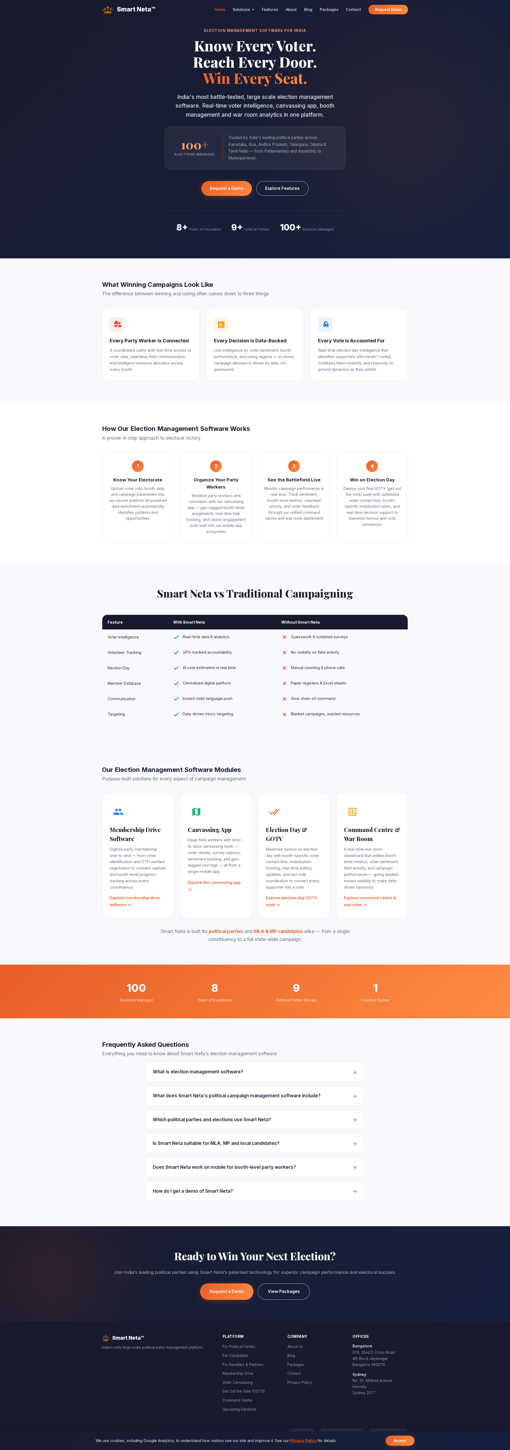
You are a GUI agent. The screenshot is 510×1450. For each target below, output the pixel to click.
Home (219, 9)
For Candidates (235, 1356)
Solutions (241, 9)
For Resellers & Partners (243, 1365)
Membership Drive (238, 1373)
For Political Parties (239, 1346)
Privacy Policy (299, 1382)
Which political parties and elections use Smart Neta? (212, 1119)
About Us (295, 1346)
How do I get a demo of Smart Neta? (193, 1191)
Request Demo (388, 9)
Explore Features (282, 188)
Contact (353, 9)
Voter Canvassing (238, 1382)
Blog (308, 9)
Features (270, 9)
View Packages (284, 1291)
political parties (226, 931)
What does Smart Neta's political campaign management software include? (237, 1095)
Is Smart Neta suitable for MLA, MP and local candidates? (216, 1143)
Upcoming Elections (239, 1409)
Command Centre (237, 1400)
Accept (400, 1441)
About (291, 9)
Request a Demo (226, 188)
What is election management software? (198, 1071)
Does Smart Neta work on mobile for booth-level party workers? (224, 1167)
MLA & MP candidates (278, 931)
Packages (329, 9)
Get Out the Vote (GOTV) (244, 1391)
